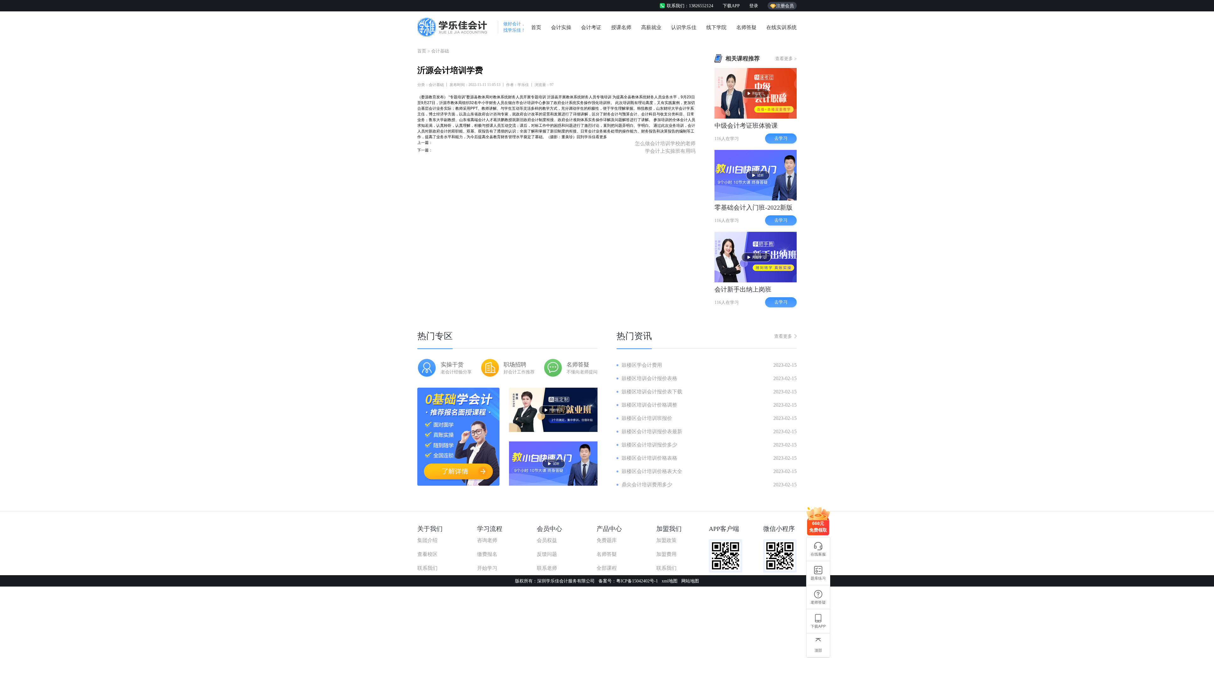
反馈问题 (547, 554)
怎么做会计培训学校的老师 (665, 143)
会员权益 (547, 540)
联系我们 (427, 568)
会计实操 (561, 27)
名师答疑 (746, 27)
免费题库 (607, 540)
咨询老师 (487, 540)
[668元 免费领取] (818, 509)
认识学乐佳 (683, 27)
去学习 (781, 138)
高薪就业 (651, 27)
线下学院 (716, 27)
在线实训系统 (781, 27)
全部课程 (607, 568)
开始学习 (487, 568)
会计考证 (591, 27)
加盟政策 (666, 540)
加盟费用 (666, 554)
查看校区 (427, 554)
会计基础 (440, 51)
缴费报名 (487, 554)
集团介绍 (427, 540)
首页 (536, 27)
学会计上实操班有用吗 (670, 150)
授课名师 (621, 27)
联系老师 (547, 568)
